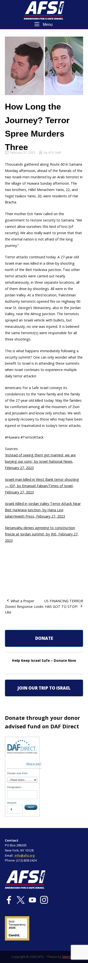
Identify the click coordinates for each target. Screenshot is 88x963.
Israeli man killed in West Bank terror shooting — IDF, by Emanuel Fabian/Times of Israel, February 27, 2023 (42, 485)
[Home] (44, 10)
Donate (44, 638)
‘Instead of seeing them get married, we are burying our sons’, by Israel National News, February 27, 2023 (40, 461)
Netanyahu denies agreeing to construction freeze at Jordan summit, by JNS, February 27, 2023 (41, 534)
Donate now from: (17, 773)
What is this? (33, 763)
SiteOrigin (69, 956)
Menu (47, 24)
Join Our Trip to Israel (44, 688)
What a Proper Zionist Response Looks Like (24, 606)
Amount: (12, 802)
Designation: (14, 787)
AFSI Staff (54, 152)
